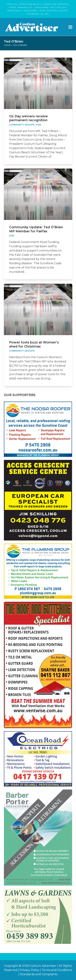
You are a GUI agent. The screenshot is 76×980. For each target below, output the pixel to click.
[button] (70, 27)
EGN (38, 124)
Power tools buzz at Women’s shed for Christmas (34, 344)
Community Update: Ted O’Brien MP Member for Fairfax (36, 229)
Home (7, 45)
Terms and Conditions (57, 970)
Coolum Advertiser (43, 965)
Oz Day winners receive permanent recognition (28, 118)
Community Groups (21, 124)
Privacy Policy (29, 970)
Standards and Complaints (38, 974)
